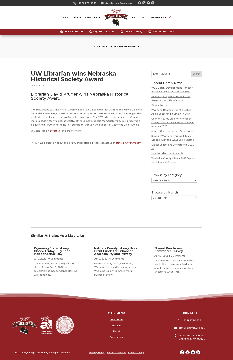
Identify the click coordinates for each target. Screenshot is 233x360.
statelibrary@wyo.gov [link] (118, 3)
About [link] (116, 331)
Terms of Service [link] (116, 352)
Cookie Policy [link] (136, 352)
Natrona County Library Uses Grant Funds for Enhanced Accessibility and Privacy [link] (115, 251)
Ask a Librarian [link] (74, 31)
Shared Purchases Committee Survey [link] (168, 250)
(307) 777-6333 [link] (87, 3)
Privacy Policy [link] (97, 352)
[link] (75, 3)
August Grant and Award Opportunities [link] (173, 131)
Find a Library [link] (133, 31)
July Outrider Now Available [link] (167, 153)
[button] (139, 2)
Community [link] (116, 337)
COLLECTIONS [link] (69, 17)
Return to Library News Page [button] (118, 46)
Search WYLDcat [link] (163, 31)
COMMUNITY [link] (156, 17)
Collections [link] (116, 319)
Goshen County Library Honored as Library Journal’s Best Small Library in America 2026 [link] (172, 122)
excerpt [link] (54, 130)
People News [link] (159, 105)
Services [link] (116, 325)
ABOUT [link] (136, 17)
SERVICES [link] (91, 17)
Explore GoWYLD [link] (103, 31)
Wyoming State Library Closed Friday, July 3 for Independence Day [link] (52, 251)
